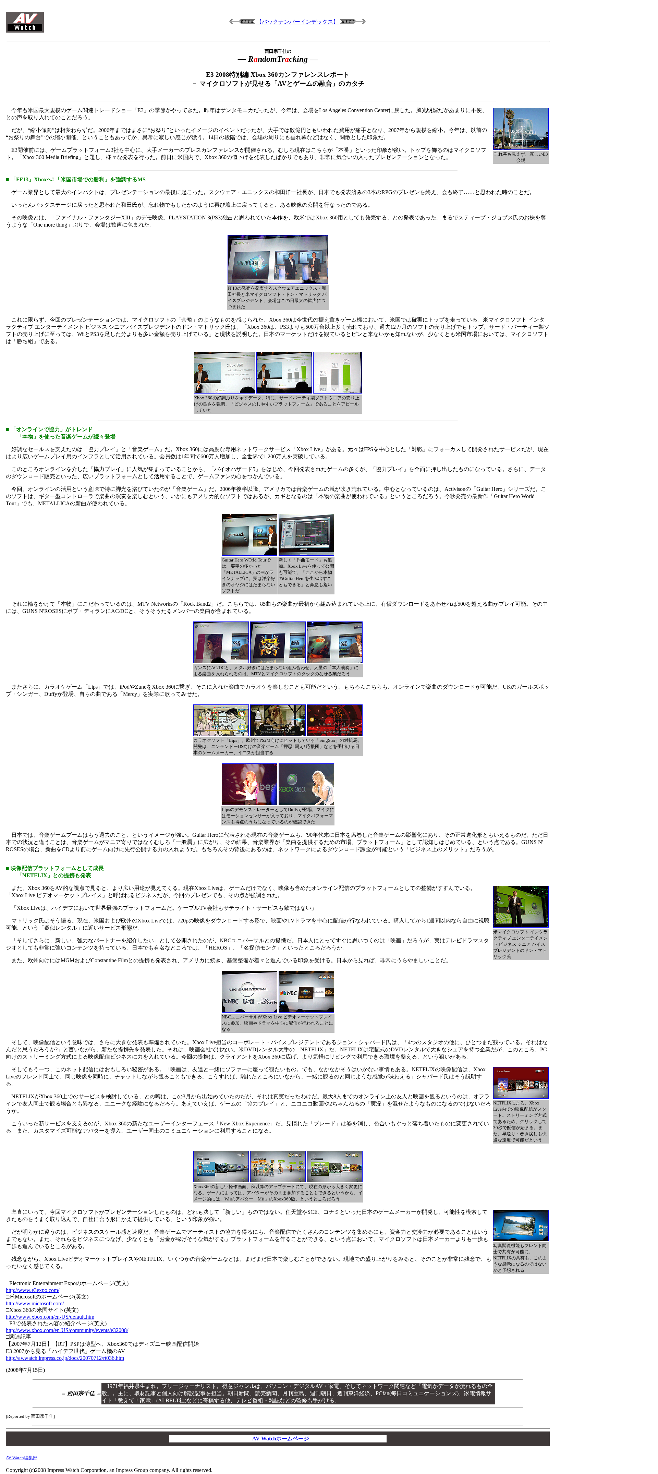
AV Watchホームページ (281, 1438)
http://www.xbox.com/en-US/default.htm (50, 1317)
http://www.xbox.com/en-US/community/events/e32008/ (67, 1330)
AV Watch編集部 (21, 1457)
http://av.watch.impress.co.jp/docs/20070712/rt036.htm (65, 1358)
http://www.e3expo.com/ (32, 1290)
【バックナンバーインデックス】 (297, 22)
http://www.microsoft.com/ (35, 1303)
